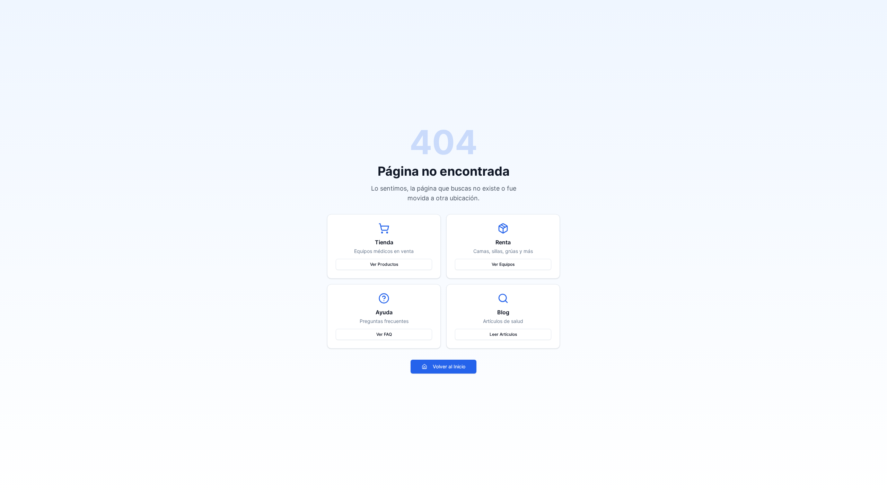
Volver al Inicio (449, 366)
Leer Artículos (503, 334)
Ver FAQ (384, 334)
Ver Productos (384, 264)
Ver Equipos (503, 264)
